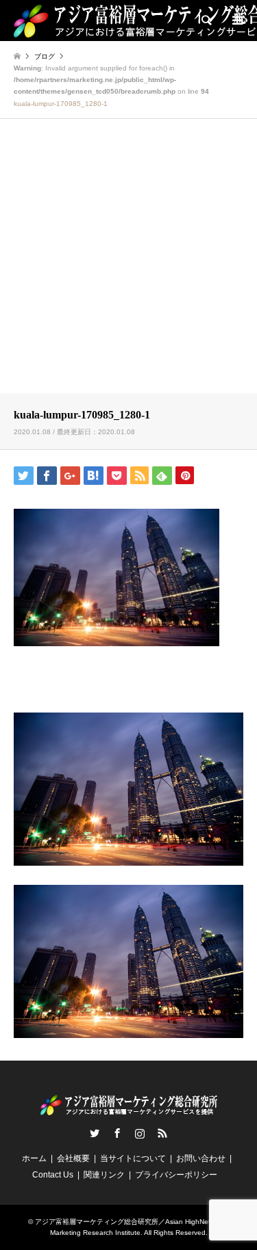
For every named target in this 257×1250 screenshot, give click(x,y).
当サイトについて (133, 1158)
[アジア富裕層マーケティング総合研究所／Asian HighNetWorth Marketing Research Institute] (128, 1109)
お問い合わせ (200, 1158)
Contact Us (52, 1175)
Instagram (140, 1133)
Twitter (94, 1133)
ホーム (34, 1158)
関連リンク (104, 1175)
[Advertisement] (128, 258)
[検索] (205, 20)
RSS (162, 1133)
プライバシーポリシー (176, 1175)
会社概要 (73, 1158)
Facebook (117, 1133)
